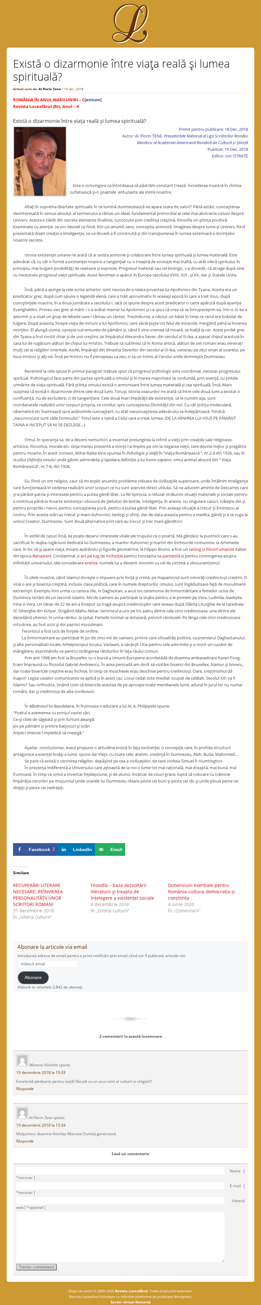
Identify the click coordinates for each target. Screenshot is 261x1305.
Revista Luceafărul (130, 1290)
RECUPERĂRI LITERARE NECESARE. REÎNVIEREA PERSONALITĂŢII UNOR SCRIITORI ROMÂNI (38, 894)
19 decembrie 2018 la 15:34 (41, 1125)
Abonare (33, 977)
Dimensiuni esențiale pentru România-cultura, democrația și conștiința (201, 891)
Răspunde (25, 1088)
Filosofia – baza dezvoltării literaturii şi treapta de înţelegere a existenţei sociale (122, 891)
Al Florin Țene (50, 89)
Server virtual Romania (130, 1302)
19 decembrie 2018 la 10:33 (41, 1072)
